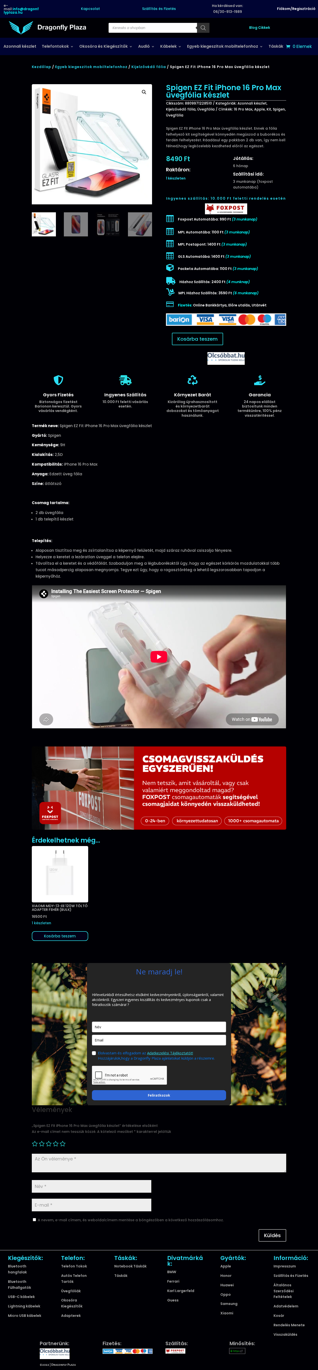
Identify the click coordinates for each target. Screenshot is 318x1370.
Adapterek (71, 1315)
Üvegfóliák (71, 1291)
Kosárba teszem (197, 338)
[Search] (203, 28)
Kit (269, 109)
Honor (226, 1275)
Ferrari (173, 1281)
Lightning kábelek (24, 1306)
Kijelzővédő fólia (148, 66)
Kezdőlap (41, 66)
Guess (173, 1300)
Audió (144, 47)
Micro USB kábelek (24, 1315)
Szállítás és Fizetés (159, 8)
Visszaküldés (285, 1334)
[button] (144, 92)
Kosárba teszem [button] (60, 936)
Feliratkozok (159, 1095)
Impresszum (285, 1266)
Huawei (227, 1285)
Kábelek (168, 47)
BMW (171, 1271)
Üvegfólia (206, 109)
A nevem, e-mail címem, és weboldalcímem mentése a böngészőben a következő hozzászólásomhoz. (131, 1220)
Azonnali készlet (19, 47)
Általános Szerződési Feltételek (284, 1291)
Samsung (229, 1303)
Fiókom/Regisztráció (296, 8)
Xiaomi (226, 1313)
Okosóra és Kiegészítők (103, 47)
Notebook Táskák (130, 1266)
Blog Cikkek (259, 27)
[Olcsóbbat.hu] (226, 357)
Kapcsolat (90, 8)
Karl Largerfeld (180, 1290)
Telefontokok (55, 47)
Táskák (276, 47)
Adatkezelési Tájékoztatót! (170, 1052)
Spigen (279, 109)
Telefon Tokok (74, 1266)
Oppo (225, 1294)
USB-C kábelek (21, 1296)
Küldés (272, 1235)
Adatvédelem (286, 1306)
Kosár (279, 1315)
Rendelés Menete (289, 1325)
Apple (259, 109)
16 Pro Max (243, 109)
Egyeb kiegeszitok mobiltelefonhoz (222, 47)
